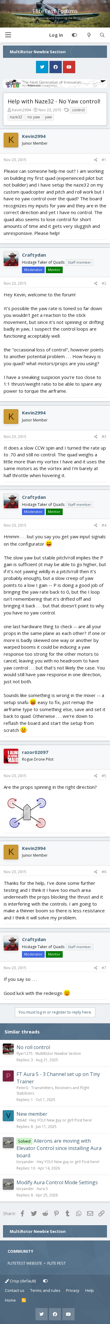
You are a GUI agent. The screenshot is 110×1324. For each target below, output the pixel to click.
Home (10, 1300)
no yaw (34, 117)
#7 (104, 967)
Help (89, 1290)
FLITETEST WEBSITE (25, 1263)
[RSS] (24, 1300)
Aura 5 (42, 1188)
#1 (104, 159)
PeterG (22, 1087)
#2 (104, 283)
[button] (8, 35)
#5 (104, 775)
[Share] (96, 160)
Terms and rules (45, 1290)
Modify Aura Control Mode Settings (57, 1182)
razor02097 (35, 752)
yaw (48, 117)
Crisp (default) (22, 1281)
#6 (104, 871)
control (78, 110)
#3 (104, 436)
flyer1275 (24, 1053)
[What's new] (88, 35)
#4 (104, 525)
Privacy (72, 1290)
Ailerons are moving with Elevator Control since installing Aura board (58, 1148)
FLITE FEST (56, 1263)
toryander (25, 1161)
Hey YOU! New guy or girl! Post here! (60, 1120)
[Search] (102, 35)
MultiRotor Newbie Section (58, 1053)
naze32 (16, 117)
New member (31, 1114)
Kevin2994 (21, 110)
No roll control (33, 1047)
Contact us (14, 1290)
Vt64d (21, 1120)
